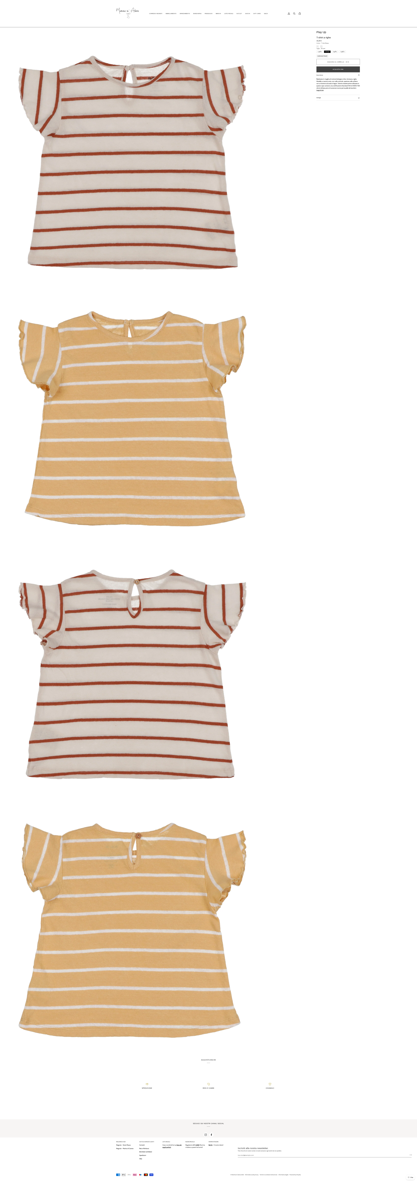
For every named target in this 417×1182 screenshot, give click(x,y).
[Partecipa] (410, 1155)
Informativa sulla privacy (252, 1175)
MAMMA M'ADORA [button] (213, 1142)
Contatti (142, 1145)
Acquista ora (338, 69)
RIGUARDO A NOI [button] (121, 1142)
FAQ (140, 1159)
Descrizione (319, 75)
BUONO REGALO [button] (190, 1142)
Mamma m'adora (236, 1175)
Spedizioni (142, 1155)
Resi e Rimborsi (144, 1148)
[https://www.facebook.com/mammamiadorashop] (211, 1134)
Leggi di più (320, 90)
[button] (156, 13)
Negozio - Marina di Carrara (124, 1148)
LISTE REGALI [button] (166, 1142)
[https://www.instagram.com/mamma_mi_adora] (205, 1134)
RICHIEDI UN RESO (145, 1152)
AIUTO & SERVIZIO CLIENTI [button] (146, 1142)
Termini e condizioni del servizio (268, 1175)
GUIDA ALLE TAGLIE (322, 56)
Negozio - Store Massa (123, 1145)
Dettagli (318, 98)
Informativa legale (283, 1175)
